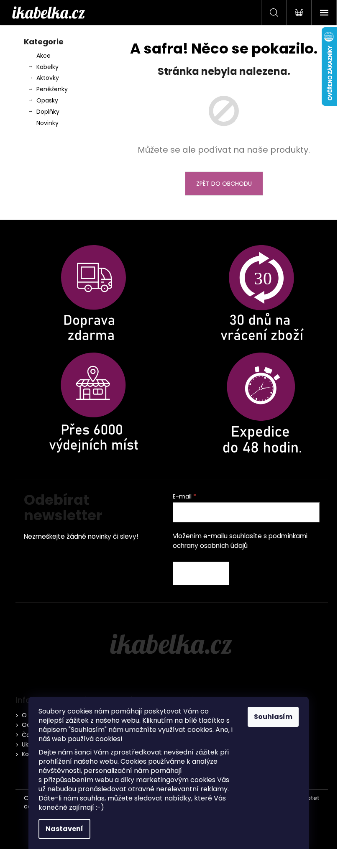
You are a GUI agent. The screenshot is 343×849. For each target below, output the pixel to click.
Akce (43, 55)
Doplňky (47, 111)
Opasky (47, 100)
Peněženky (52, 89)
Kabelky (47, 67)
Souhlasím (273, 716)
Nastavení (64, 829)
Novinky (47, 123)
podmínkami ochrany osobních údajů (240, 541)
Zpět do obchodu (224, 183)
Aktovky (47, 78)
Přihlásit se (201, 573)
